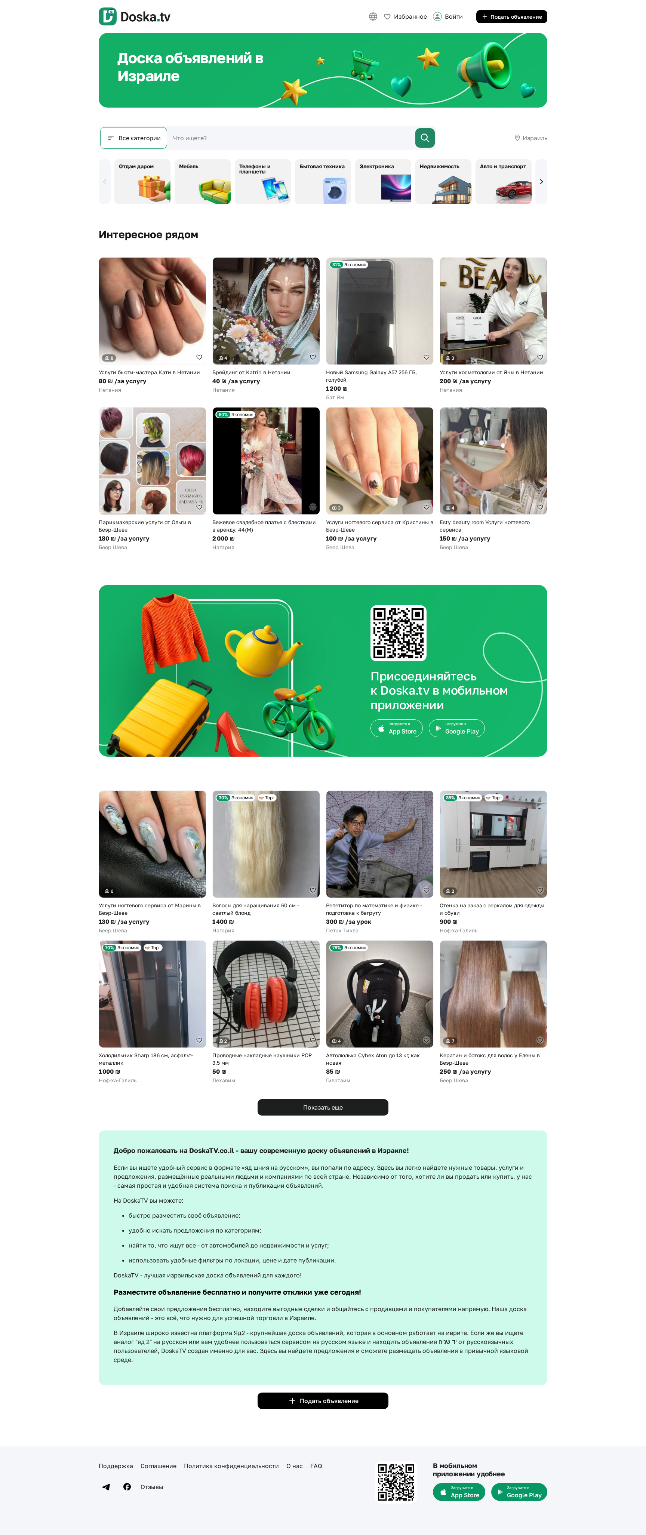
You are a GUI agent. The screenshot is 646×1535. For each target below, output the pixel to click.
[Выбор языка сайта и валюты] (373, 16)
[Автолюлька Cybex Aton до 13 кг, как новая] (380, 1012)
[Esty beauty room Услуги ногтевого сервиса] (493, 479)
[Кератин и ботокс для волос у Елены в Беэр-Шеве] (493, 1012)
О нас (294, 1466)
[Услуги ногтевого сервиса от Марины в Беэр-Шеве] (152, 862)
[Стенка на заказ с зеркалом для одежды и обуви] (493, 862)
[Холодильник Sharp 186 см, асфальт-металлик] (152, 1012)
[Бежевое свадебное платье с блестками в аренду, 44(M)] (266, 479)
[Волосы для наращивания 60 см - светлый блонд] (266, 862)
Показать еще (323, 1107)
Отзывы (152, 1487)
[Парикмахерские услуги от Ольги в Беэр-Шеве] (152, 479)
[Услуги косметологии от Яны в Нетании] (493, 325)
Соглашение (158, 1466)
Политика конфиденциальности (231, 1466)
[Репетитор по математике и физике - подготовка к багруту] (380, 862)
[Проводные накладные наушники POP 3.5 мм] (266, 1012)
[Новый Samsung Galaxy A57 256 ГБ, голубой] (380, 329)
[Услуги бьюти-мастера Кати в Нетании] (152, 325)
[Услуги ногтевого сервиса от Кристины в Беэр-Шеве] (380, 479)
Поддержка (116, 1466)
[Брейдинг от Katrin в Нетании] (266, 325)
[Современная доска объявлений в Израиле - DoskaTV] (134, 16)
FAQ (316, 1466)
